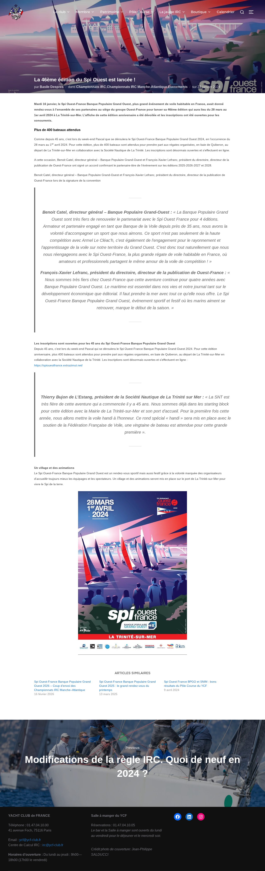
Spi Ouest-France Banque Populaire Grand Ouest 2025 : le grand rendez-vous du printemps (127, 686)
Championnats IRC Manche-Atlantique (137, 87)
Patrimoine (109, 12)
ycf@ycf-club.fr (30, 840)
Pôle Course (139, 12)
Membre (83, 12)
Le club (59, 12)
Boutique (199, 12)
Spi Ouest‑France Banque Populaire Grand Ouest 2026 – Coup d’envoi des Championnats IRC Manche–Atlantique (62, 686)
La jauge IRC (170, 12)
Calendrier (226, 12)
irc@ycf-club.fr (52, 845)
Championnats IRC (91, 87)
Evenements (178, 87)
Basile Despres (52, 87)
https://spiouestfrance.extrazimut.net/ (58, 365)
